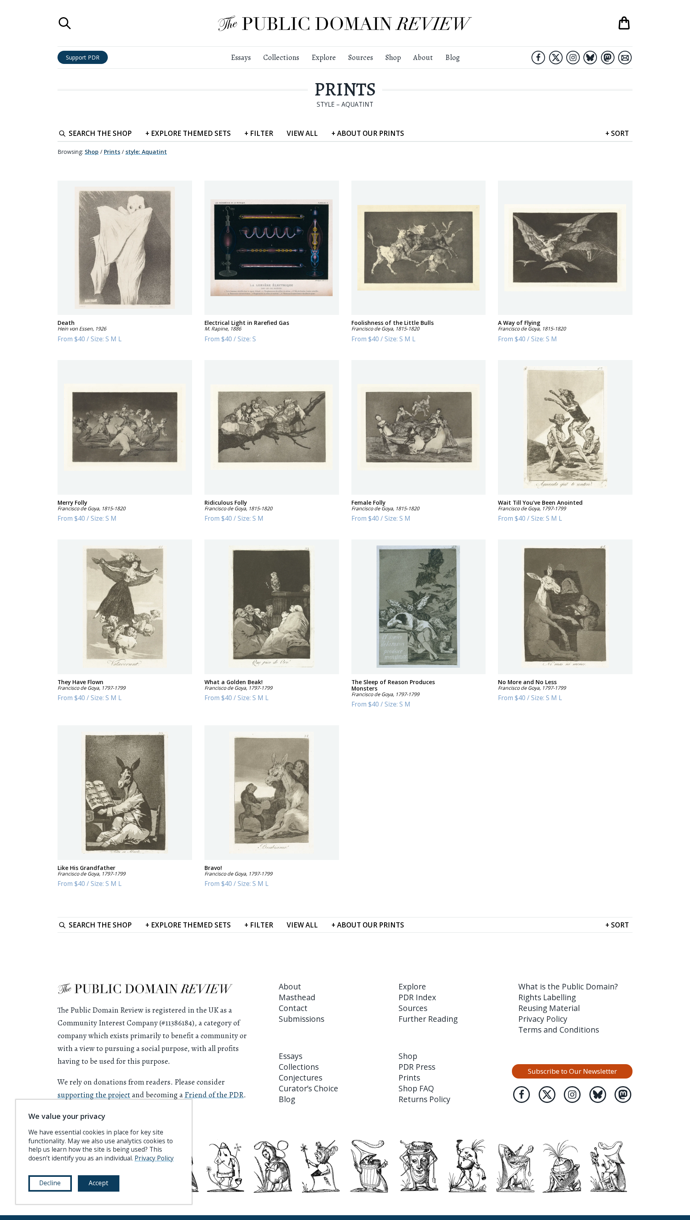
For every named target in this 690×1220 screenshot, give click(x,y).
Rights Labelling (547, 997)
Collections (281, 57)
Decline (50, 1182)
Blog (452, 57)
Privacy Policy (542, 1018)
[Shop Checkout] (624, 23)
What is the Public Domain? (568, 986)
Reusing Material (549, 1008)
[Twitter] (556, 57)
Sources (360, 57)
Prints (345, 89)
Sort (617, 133)
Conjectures (300, 1077)
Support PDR (82, 57)
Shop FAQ (416, 1088)
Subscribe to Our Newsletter (572, 1071)
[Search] (65, 23)
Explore (323, 57)
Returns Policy (424, 1099)
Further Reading (428, 1018)
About (423, 57)
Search (100, 133)
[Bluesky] (590, 57)
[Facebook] (538, 57)
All (302, 133)
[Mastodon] (608, 57)
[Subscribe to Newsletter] (625, 57)
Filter (258, 133)
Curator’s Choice (308, 1088)
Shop (393, 57)
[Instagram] (573, 57)
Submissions (301, 1018)
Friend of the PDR (214, 1094)
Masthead (297, 997)
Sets (188, 133)
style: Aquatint (146, 151)
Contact (293, 1008)
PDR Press (417, 1066)
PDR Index (417, 997)
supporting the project (94, 1094)
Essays (241, 57)
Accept (98, 1182)
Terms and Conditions (558, 1029)
